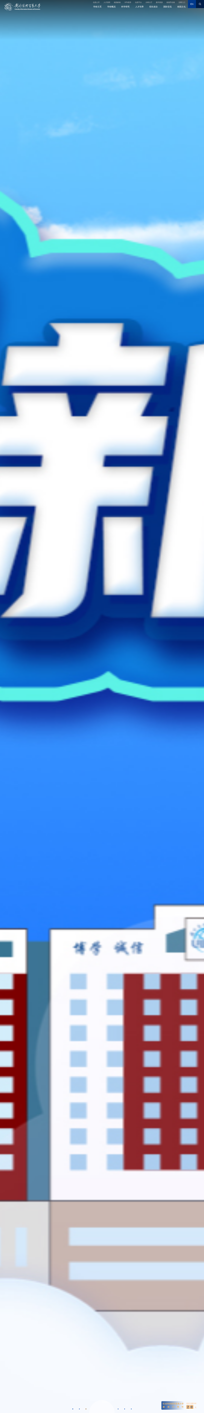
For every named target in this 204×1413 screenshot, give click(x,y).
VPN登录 (127, 2)
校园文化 (181, 6)
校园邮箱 (117, 2)
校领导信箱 (171, 2)
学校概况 (111, 6)
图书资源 (159, 2)
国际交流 (167, 6)
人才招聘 (107, 2)
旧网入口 (182, 2)
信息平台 (138, 2)
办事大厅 (149, 2)
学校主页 (97, 6)
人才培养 (139, 6)
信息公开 (96, 2)
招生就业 (153, 6)
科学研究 (125, 6)
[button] (73, 1409)
